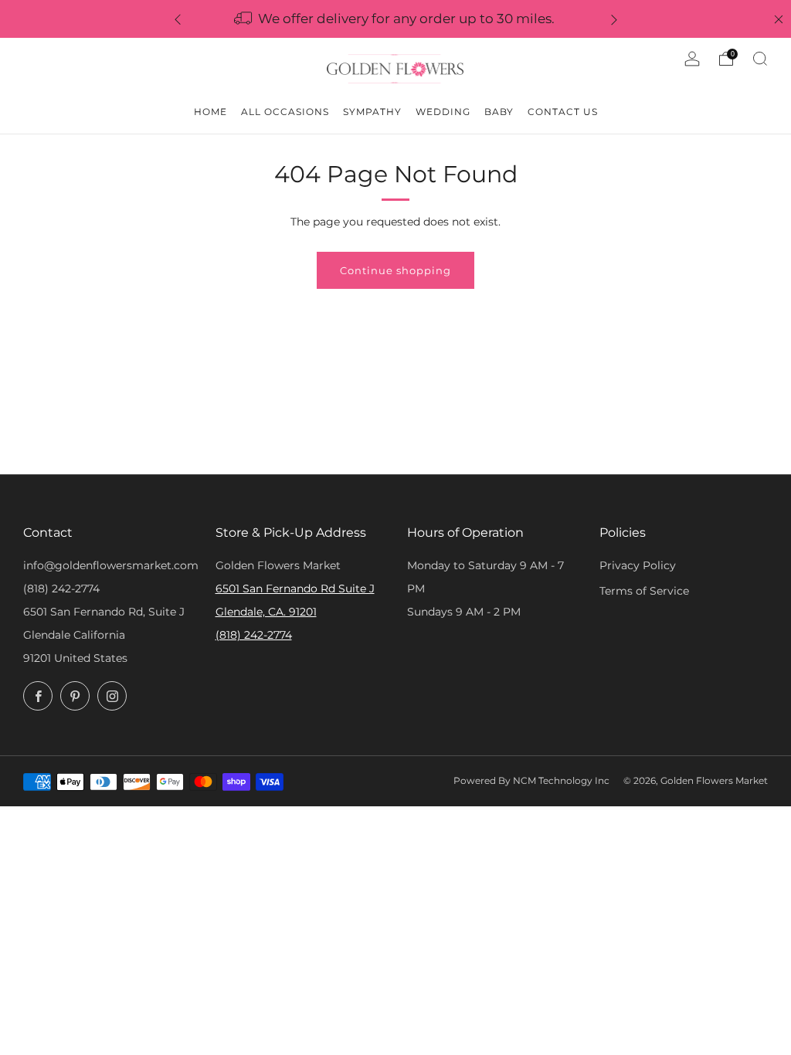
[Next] (614, 18)
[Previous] (178, 18)
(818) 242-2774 (61, 588)
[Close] (778, 19)
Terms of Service (644, 591)
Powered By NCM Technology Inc (531, 780)
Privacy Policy (637, 565)
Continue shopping (395, 270)
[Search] (760, 58)
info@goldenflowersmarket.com (111, 565)
